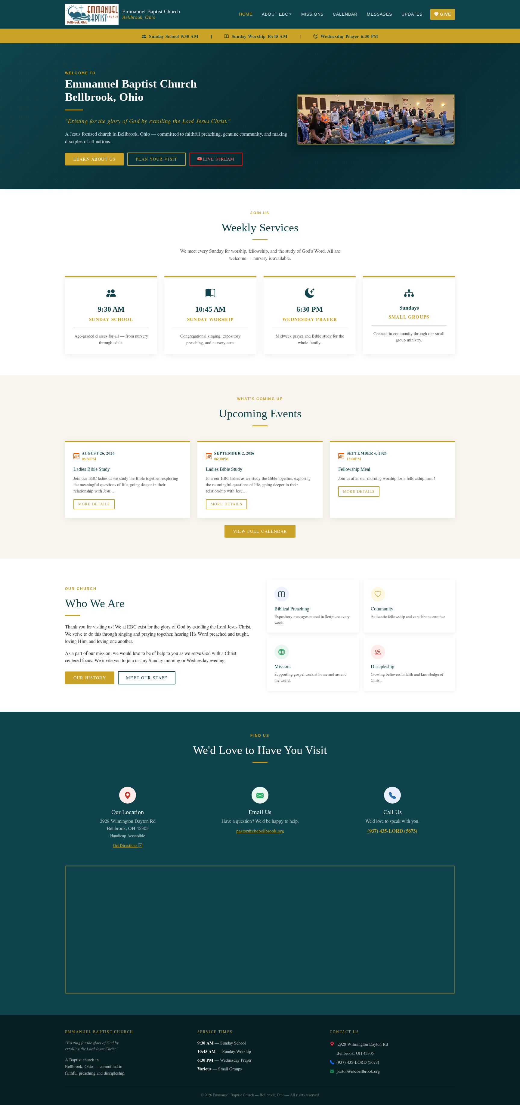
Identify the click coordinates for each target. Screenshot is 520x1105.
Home (245, 14)
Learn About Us (94, 159)
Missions (312, 14)
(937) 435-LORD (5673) (392, 831)
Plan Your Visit (156, 159)
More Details (94, 504)
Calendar (345, 14)
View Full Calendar (260, 531)
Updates (411, 14)
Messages (379, 14)
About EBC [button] (275, 14)
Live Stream (218, 159)
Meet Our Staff (146, 678)
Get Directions (125, 845)
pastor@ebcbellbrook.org (260, 831)
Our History (89, 678)
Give (445, 14)
